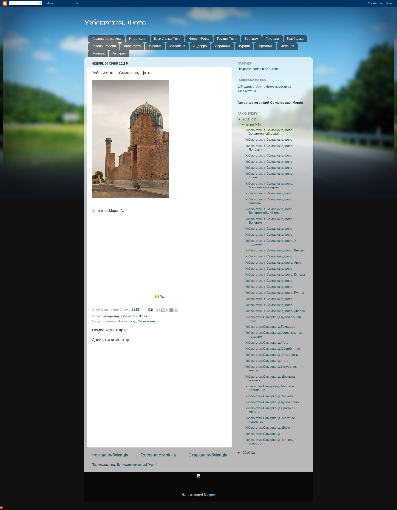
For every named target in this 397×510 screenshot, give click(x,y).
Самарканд (110, 316)
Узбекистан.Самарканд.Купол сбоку (272, 402)
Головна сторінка (158, 455)
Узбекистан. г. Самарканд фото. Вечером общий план (269, 210)
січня (250, 124)
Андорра (200, 46)
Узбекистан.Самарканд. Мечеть (269, 396)
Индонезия (137, 38)
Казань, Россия (104, 46)
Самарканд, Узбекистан (137, 321)
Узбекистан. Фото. (116, 22)
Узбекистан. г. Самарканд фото (268, 139)
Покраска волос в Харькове (258, 69)
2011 (246, 119)
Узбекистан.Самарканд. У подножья (272, 354)
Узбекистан (129, 316)
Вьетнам (251, 38)
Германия (265, 46)
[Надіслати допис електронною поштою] (150, 309)
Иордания (222, 46)
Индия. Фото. (198, 38)
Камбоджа (295, 38)
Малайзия (177, 46)
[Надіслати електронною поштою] (158, 310)
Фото (143, 316)
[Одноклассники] (157, 296)
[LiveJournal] (162, 296)
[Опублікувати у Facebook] (171, 310)
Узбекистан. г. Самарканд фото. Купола (275, 274)
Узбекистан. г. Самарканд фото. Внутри (275, 250)
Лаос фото (132, 46)
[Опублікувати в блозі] (163, 310)
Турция (244, 46)
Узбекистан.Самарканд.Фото (267, 342)
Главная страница (107, 38)
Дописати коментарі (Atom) (137, 464)
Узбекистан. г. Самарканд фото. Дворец (275, 311)
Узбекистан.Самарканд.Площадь (270, 326)
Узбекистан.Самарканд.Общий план (272, 348)
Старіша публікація (207, 455)
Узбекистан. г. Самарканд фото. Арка (273, 262)
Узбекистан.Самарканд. (263, 434)
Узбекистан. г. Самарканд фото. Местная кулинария (269, 185)
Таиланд (272, 38)
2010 (247, 452)
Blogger (209, 494)
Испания (287, 46)
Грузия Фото (226, 38)
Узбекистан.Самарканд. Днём (267, 427)
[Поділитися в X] (167, 310)
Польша (98, 53)
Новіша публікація (110, 455)
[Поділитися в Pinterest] (176, 310)
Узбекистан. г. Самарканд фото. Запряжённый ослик (269, 131)
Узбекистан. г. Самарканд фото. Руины (274, 292)
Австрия (119, 53)
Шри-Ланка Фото (167, 38)
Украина (155, 46)
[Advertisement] (159, 255)
